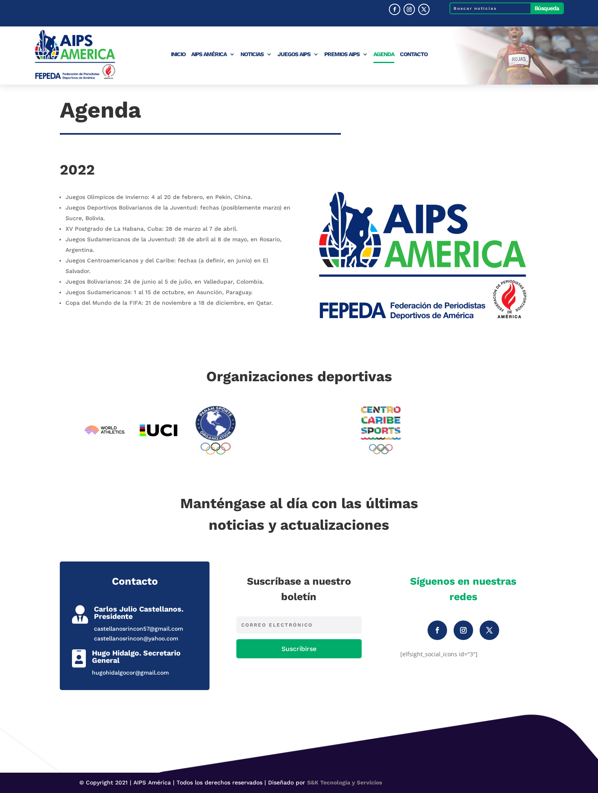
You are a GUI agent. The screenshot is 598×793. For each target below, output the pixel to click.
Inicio (178, 54)
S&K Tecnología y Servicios (344, 782)
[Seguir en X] (424, 9)
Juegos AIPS (293, 54)
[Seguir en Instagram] (409, 9)
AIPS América (209, 54)
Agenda (383, 54)
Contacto (414, 54)
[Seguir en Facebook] (394, 9)
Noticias (252, 54)
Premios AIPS (342, 54)
